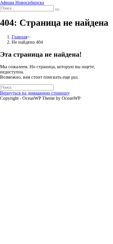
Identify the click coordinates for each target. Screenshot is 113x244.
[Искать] (57, 9)
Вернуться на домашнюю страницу (35, 92)
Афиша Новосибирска (22, 2)
